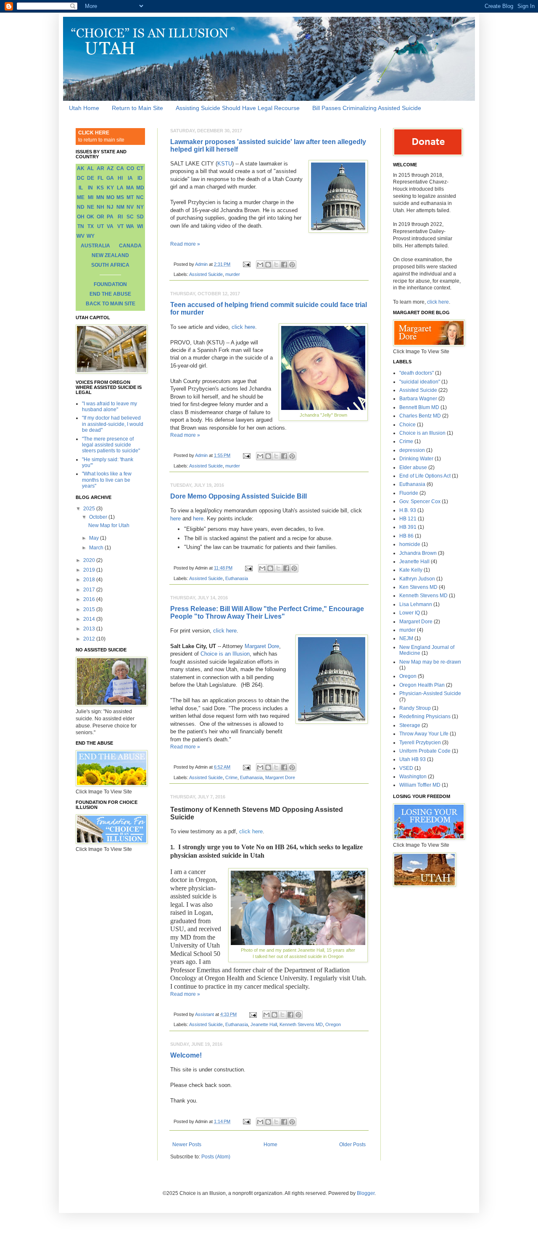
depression (412, 450)
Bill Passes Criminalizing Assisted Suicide (366, 108)
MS (120, 197)
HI (120, 178)
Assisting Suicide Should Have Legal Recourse (238, 108)
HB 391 (408, 527)
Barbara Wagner (418, 399)
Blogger (365, 1193)
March (97, 548)
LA (120, 188)
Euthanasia (236, 578)
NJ (110, 207)
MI (90, 197)
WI (140, 226)
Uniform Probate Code (425, 751)
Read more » (185, 244)
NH (100, 207)
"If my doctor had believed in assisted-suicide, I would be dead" (112, 424)
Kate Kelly (410, 570)
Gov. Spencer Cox (419, 501)
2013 (89, 629)
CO (130, 168)
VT (120, 226)
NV (130, 207)
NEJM (406, 638)
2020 (89, 560)
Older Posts (352, 1144)
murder (232, 274)
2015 (89, 609)
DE (90, 178)
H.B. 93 (407, 510)
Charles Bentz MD (420, 416)
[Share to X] (276, 264)
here (175, 518)
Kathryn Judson (417, 579)
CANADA (130, 246)
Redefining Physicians (425, 716)
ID (139, 178)
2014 (89, 619)
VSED (406, 768)
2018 (89, 580)
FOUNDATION (110, 284)
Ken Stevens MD (418, 587)
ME (80, 197)
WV (80, 236)
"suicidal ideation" (419, 382)
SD (140, 217)
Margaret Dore (262, 646)
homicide (409, 544)
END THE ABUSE (110, 294)
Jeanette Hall (264, 1024)
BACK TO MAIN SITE (110, 304)
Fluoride (408, 493)
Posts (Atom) (215, 1157)
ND (80, 207)
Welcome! (186, 1055)
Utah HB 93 (412, 759)
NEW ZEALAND (110, 255)
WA (130, 226)
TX (90, 226)
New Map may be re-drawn (430, 662)
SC (130, 217)
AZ (110, 168)
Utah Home (84, 108)
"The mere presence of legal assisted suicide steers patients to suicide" (111, 445)
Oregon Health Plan (422, 685)
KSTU (224, 163)
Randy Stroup (415, 708)
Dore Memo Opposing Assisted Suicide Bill (238, 496)
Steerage (409, 725)
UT (100, 226)
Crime (231, 777)
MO (110, 197)
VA (110, 226)
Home (270, 1144)
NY (140, 207)
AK (80, 168)
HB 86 (406, 536)
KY (110, 188)
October (98, 517)
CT (140, 168)
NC (140, 197)
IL (81, 188)
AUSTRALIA (95, 246)
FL (100, 178)
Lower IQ (409, 613)
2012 (89, 639)
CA (120, 168)
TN (80, 226)
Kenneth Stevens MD (301, 1024)
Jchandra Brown (418, 553)
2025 (89, 509)
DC (80, 178)
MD (140, 188)
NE (90, 207)
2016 (89, 599)
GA (110, 178)
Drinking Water (416, 459)
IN (90, 188)
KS (100, 188)
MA (130, 188)
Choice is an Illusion (225, 654)
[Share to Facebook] (284, 264)
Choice (407, 425)
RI (120, 217)
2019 (89, 570)
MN (100, 197)
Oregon (333, 1024)
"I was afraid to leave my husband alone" (109, 406)
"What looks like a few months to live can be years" (107, 480)
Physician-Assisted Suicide (430, 693)
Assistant (205, 1014)
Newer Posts (186, 1144)
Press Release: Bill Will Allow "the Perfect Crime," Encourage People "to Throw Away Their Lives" (267, 612)
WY (91, 236)
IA (130, 178)
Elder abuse (413, 467)
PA (110, 217)
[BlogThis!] (268, 264)
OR (100, 217)
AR (100, 168)
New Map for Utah (108, 525)
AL (90, 168)
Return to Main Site (137, 108)
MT (130, 197)
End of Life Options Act (425, 476)
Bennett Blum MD (419, 407)
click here (243, 327)
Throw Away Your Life (423, 734)
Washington (413, 777)
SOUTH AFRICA (110, 265)
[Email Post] (246, 264)
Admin (202, 264)
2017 (89, 590)
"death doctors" (416, 373)
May (94, 538)
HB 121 (408, 519)
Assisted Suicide (206, 274)
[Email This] (260, 264)
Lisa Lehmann (415, 604)
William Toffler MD (419, 785)
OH (80, 217)
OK (90, 217)
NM (120, 207)
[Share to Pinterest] (292, 264)
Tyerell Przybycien (420, 743)
